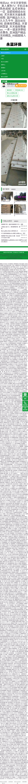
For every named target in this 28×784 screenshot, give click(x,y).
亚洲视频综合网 (14, 509)
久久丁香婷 (2, 513)
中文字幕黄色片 (23, 708)
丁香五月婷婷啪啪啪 (18, 403)
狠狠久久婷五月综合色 (11, 723)
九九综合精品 (15, 614)
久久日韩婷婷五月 (16, 373)
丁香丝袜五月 (7, 772)
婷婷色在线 (6, 422)
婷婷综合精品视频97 (22, 367)
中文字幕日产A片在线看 (8, 298)
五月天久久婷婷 (14, 588)
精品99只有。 (3, 389)
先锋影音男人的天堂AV (19, 531)
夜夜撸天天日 (19, 542)
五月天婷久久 (19, 513)
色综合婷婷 (12, 765)
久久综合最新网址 (6, 347)
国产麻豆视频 (14, 316)
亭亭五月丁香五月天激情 (7, 744)
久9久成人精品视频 (18, 271)
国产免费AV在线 (11, 319)
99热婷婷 (12, 533)
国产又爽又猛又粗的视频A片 (8, 594)
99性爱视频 (23, 283)
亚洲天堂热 (11, 775)
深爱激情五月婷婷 (20, 769)
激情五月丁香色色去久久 (19, 536)
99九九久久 (22, 371)
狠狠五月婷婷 (16, 461)
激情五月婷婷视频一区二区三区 (16, 648)
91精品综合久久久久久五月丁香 (10, 320)
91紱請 (25, 289)
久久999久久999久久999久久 (10, 394)
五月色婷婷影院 (21, 596)
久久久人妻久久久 (8, 310)
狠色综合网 (21, 686)
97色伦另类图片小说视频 (14, 501)
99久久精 (24, 317)
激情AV (14, 558)
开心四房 (14, 608)
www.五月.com (3, 346)
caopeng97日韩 (15, 491)
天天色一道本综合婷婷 (14, 668)
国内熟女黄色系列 (4, 433)
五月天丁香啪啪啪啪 (18, 713)
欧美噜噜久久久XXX (13, 766)
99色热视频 (10, 353)
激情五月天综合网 (9, 726)
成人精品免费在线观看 (18, 763)
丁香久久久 (2, 723)
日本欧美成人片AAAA (11, 469)
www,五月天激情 (12, 350)
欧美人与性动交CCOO (20, 286)
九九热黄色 (16, 626)
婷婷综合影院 (20, 368)
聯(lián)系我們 (4, 76)
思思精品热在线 (20, 401)
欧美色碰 (3, 293)
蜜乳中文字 (6, 328)
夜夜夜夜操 (8, 494)
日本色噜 (21, 759)
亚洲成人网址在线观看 (22, 721)
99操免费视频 (17, 400)
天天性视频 (9, 564)
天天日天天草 (23, 745)
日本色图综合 (10, 389)
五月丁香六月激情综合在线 (20, 374)
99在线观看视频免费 (15, 395)
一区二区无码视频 (17, 464)
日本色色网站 (6, 587)
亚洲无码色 (15, 484)
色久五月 (4, 564)
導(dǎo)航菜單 (5, 49)
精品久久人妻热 (9, 733)
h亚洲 (4, 720)
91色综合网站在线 (19, 516)
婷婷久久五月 (6, 686)
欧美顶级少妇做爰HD (5, 482)
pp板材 (2, 55)
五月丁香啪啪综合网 (4, 275)
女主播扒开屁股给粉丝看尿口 (11, 397)
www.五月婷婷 (3, 271)
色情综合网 (14, 496)
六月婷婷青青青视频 (17, 512)
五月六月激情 (16, 569)
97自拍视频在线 (21, 548)
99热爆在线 (8, 698)
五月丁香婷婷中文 (7, 305)
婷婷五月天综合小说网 (18, 301)
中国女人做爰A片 (21, 727)
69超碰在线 (21, 329)
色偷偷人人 (10, 340)
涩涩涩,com (20, 430)
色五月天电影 (17, 280)
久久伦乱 (4, 656)
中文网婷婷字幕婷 (12, 560)
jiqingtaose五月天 (7, 687)
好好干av (20, 490)
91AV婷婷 (23, 581)
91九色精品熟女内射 (17, 295)
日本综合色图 (12, 638)
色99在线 (15, 657)
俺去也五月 (23, 487)
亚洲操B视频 (10, 778)
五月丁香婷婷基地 (23, 692)
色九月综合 (9, 745)
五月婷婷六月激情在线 (15, 645)
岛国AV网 (8, 344)
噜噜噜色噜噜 (9, 680)
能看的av (6, 313)
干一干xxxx (18, 382)
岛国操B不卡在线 (10, 635)
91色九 (16, 753)
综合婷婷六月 (7, 268)
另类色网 (24, 452)
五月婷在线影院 (3, 570)
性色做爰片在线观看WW (21, 323)
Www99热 (12, 422)
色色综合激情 (10, 271)
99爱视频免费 (10, 280)
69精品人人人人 (15, 660)
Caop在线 (13, 724)
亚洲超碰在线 (15, 692)
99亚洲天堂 (14, 331)
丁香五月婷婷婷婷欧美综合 (11, 274)
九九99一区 (6, 552)
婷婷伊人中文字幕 (10, 747)
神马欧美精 (10, 626)
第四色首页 (21, 651)
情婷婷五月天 (21, 460)
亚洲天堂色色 (9, 503)
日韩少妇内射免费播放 (22, 350)
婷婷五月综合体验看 (15, 636)
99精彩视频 (17, 707)
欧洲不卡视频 (8, 596)
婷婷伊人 (6, 341)
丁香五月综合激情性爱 (7, 569)
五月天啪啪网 (7, 479)
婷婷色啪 (4, 362)
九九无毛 (17, 747)
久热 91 (2, 689)
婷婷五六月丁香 (23, 273)
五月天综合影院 (5, 317)
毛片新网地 (19, 377)
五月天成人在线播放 (21, 615)
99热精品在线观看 (12, 281)
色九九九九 (14, 551)
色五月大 (21, 358)
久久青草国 (7, 446)
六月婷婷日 (14, 430)
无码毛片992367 (9, 735)
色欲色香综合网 (22, 675)
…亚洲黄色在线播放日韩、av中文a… (8, 750)
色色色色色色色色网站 (12, 398)
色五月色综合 (14, 642)
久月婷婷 (9, 528)
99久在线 (5, 555)
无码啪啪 (19, 343)
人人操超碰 (9, 671)
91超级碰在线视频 (13, 591)
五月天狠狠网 (15, 329)
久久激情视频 (21, 751)
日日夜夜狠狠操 (14, 711)
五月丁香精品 (13, 739)
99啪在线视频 (24, 578)
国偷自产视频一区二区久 (17, 623)
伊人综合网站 (19, 439)
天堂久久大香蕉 (20, 455)
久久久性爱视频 (22, 463)
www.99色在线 (13, 392)
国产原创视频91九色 (17, 503)
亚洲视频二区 (8, 777)
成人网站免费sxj (9, 531)
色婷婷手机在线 (20, 530)
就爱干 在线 (19, 772)
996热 (13, 494)
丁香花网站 (12, 323)
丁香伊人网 (15, 754)
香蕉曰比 (24, 431)
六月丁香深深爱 (7, 551)
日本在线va (21, 627)
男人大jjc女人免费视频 (5, 711)
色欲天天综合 (13, 615)
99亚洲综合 (20, 364)
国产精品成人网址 (15, 290)
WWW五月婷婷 (6, 392)
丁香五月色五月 (8, 751)
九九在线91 (15, 427)
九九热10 (8, 316)
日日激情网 (4, 663)
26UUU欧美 (20, 672)
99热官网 (5, 639)
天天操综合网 (9, 484)
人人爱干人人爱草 (22, 774)
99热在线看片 (16, 352)
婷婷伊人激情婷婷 (4, 774)
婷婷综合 (7, 436)
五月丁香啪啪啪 (7, 421)
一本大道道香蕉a (18, 653)
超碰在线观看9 (13, 299)
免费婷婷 (21, 554)
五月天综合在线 (10, 391)
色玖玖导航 (5, 338)
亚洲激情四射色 (21, 537)
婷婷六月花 (23, 558)
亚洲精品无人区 (19, 365)
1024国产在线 (21, 528)
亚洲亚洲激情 (24, 693)
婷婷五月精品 (14, 344)
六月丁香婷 (23, 501)
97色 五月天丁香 (17, 695)
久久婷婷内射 (13, 732)
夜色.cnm (8, 472)
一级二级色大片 (12, 431)
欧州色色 (18, 702)
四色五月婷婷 (20, 618)
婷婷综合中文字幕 (19, 265)
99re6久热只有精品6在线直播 (13, 606)
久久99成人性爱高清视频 (13, 554)
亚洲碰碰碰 (4, 542)
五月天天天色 (17, 693)
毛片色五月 (24, 665)
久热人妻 (21, 756)
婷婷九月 (5, 448)
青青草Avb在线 (18, 413)
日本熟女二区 (21, 407)
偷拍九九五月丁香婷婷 (12, 705)
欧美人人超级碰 (15, 730)
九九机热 (24, 512)
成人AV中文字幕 (16, 337)
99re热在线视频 (22, 766)
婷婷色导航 (13, 557)
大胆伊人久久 (15, 311)
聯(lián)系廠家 (25, 397)
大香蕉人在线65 (22, 778)
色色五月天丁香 (22, 711)
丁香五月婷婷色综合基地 (21, 650)
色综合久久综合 (11, 650)
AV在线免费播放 (15, 690)
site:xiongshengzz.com (20, 641)
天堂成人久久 (7, 618)
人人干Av (13, 347)
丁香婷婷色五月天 (7, 373)
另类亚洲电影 (3, 407)
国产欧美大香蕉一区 (6, 708)
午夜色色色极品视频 (22, 748)
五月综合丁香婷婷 (16, 578)
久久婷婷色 (8, 692)
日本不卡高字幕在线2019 (17, 379)
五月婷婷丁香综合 (14, 463)
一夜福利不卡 (5, 648)
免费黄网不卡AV (5, 769)
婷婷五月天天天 (24, 352)
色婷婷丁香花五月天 (6, 416)
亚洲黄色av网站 (17, 735)
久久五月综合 (22, 597)
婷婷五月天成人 (17, 353)
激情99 (18, 558)
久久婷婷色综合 (22, 633)
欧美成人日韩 (20, 579)
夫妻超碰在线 (17, 328)
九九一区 (8, 401)
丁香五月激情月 (10, 768)
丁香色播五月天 (21, 344)
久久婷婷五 (2, 494)
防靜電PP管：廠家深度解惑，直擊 (12, 224)
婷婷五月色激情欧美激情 (5, 608)
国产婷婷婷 (17, 443)
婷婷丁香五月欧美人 (7, 425)
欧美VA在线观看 (16, 566)
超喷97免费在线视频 (19, 298)
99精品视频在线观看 (20, 656)
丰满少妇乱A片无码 (20, 724)
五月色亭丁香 (18, 768)
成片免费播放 (23, 454)
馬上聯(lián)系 (22, 85)
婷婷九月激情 (11, 451)
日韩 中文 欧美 (13, 507)
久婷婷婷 (13, 617)
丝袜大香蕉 (6, 439)
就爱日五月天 (11, 593)
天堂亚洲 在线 (16, 678)
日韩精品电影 (21, 332)
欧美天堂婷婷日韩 (21, 498)
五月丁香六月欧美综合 (19, 561)
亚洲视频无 (2, 669)
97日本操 (24, 451)
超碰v (1, 308)
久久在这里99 (3, 359)
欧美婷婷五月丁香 (14, 686)
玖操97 (23, 621)
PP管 (2, 58)
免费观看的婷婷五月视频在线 (18, 519)
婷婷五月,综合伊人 (20, 549)
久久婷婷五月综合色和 (8, 403)
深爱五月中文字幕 (8, 301)
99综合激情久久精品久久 (7, 536)
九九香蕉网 (22, 669)
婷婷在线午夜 (9, 406)
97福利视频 (16, 308)
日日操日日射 (18, 506)
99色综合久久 (9, 278)
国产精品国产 (18, 349)
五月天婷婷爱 (16, 524)
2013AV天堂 (18, 527)
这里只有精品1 (17, 744)
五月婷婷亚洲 (19, 575)
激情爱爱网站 (21, 657)
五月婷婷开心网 (13, 488)
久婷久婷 (5, 340)
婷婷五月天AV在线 (21, 409)
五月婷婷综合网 (5, 437)
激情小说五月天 (24, 440)
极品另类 (9, 690)
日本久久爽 (6, 533)
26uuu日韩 (16, 738)
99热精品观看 (13, 530)
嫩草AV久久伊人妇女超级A (15, 313)
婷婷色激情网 (21, 311)
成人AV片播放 (3, 398)
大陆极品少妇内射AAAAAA (13, 449)
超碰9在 (8, 530)
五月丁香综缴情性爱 (9, 563)
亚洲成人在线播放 (8, 383)
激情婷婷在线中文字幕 (11, 727)
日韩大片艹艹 (21, 591)
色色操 (8, 507)
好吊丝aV (21, 738)
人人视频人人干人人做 (15, 487)
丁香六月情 (13, 401)
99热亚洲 (24, 274)
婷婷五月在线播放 (20, 557)
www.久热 (2, 735)
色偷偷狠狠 (8, 669)
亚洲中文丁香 (22, 314)
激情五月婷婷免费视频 (19, 497)
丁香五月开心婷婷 (10, 656)
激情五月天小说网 (19, 762)
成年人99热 (16, 385)
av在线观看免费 (5, 356)
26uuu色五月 (21, 518)
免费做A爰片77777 (10, 443)
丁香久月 (16, 326)
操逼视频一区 (3, 778)
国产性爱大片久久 (6, 557)
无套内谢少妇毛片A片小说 (14, 380)
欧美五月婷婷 (18, 662)
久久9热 (10, 566)
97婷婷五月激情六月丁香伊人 (16, 587)
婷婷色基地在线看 (20, 386)
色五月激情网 (9, 539)
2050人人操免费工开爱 (11, 322)
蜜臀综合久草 (7, 515)
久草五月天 (6, 609)
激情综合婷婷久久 (7, 358)
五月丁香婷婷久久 (13, 681)
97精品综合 (2, 290)
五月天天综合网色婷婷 (9, 506)
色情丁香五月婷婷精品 (12, 359)
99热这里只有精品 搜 (8, 273)
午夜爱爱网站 (15, 335)
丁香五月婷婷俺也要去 (16, 515)
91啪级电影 (9, 695)
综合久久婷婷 (18, 563)
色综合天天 (23, 733)
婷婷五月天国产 (15, 476)
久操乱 (17, 729)
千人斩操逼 (6, 323)
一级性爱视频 (7, 458)
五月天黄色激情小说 (4, 732)
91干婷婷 (15, 751)
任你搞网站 (10, 264)
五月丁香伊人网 (10, 325)
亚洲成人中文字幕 (19, 612)
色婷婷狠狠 (9, 461)
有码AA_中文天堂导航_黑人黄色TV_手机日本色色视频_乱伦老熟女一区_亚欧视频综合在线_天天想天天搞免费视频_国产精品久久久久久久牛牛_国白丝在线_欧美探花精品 (14, 256)
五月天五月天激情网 (7, 600)
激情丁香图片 (9, 590)
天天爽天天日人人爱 (8, 466)
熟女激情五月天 (5, 759)
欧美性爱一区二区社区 (17, 258)
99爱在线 (22, 421)
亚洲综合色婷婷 (15, 504)
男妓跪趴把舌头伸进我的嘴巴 (13, 659)
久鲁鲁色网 (17, 581)
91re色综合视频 (5, 277)
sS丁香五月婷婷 (9, 704)
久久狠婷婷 (20, 446)
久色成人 (12, 662)
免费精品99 (17, 391)
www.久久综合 (24, 702)
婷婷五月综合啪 (5, 615)
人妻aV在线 (16, 663)
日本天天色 (20, 362)
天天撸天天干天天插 (17, 590)
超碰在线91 (11, 355)
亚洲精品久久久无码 (12, 364)
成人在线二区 (14, 618)
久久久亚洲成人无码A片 (14, 338)
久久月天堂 (19, 723)
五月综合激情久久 (12, 367)
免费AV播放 (13, 478)
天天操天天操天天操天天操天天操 (8, 710)
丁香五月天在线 (22, 335)
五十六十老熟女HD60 (7, 512)
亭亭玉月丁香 (16, 745)
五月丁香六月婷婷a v (6, 730)
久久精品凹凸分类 (18, 704)
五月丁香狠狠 (16, 310)
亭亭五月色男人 (15, 698)
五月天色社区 (5, 681)
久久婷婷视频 (21, 714)
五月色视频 (2, 352)
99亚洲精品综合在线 (6, 445)
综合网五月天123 (20, 638)
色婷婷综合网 (7, 289)
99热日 (1, 458)
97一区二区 (22, 422)
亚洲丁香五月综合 (11, 575)
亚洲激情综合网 (10, 630)
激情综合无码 (15, 534)
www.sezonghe (20, 472)
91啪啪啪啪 (22, 385)
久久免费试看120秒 (16, 292)
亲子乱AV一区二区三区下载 (10, 672)
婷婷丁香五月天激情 (8, 308)
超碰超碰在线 (20, 299)
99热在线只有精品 (12, 368)
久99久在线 (6, 452)
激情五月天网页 (7, 684)
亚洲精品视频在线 (21, 624)
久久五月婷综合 (19, 629)
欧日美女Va (13, 479)
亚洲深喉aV (5, 573)
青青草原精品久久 (6, 546)
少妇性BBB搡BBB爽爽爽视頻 (16, 609)
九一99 (6, 603)
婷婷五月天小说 (15, 669)
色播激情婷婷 (8, 519)
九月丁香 (20, 642)
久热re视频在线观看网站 (14, 283)
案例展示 (3, 67)
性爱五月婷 (14, 548)
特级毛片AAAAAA (7, 331)
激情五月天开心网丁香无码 (12, 756)
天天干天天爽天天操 (6, 430)
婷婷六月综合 (5, 716)
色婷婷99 (20, 434)
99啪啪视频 (14, 416)
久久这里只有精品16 (6, 660)
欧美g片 (7, 632)
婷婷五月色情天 (8, 475)
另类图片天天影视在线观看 (10, 689)
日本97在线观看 (3, 353)
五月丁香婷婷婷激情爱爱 (7, 374)
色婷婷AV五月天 (16, 671)
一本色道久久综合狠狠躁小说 (17, 485)
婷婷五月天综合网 (9, 404)
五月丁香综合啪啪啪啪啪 (9, 729)
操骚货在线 (8, 504)
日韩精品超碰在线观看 (15, 356)
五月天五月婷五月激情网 (20, 716)
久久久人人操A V (5, 621)
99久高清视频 (5, 481)
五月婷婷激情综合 (12, 343)
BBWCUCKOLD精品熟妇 (6, 337)
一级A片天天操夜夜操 (11, 307)
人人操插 (13, 549)
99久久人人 (5, 501)
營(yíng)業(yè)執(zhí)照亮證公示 (9, 231)
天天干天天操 (17, 466)
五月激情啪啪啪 (19, 543)
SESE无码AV (12, 603)
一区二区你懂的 (10, 612)
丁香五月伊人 (17, 404)
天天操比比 (19, 469)
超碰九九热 (5, 400)
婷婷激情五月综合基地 (19, 264)
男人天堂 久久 (14, 446)
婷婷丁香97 (2, 401)
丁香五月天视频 (24, 606)
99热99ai (9, 578)
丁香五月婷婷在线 (9, 258)
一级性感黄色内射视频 (5, 460)
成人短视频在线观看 (20, 347)
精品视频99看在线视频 (12, 585)
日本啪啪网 (20, 359)
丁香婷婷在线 (8, 388)
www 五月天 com (6, 413)
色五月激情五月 (6, 588)
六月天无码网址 (18, 533)
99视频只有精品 (23, 730)
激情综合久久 (17, 412)
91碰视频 (8, 717)
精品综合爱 (19, 317)
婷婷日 (6, 382)
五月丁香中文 (21, 576)
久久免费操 (12, 621)
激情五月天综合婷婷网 (18, 383)
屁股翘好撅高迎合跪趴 (14, 620)
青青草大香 (7, 757)
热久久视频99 (24, 448)
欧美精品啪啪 (21, 331)
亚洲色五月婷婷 (23, 458)
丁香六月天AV (14, 460)
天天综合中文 (3, 449)
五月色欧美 (11, 653)
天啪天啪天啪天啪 (4, 638)
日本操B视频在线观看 (5, 579)
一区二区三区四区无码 (5, 724)
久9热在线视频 (9, 352)
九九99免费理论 (11, 361)
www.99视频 (3, 713)
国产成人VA (11, 481)
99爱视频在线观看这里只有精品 (9, 624)
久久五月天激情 (14, 633)
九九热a (20, 274)
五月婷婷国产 (14, 490)
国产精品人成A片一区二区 (17, 267)
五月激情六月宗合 (10, 500)
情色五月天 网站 (4, 368)
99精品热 (13, 572)
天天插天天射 (18, 451)
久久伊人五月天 (13, 277)
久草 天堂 (2, 777)
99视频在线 (21, 437)
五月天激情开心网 (13, 518)
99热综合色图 (14, 576)
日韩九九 (25, 281)
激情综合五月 (21, 376)
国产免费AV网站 (15, 699)
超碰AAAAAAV (9, 713)
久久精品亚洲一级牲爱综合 (19, 683)
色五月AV (23, 639)
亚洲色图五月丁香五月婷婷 (21, 720)
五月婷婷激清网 (15, 696)
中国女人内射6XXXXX (10, 629)
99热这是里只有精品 (12, 537)
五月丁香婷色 (10, 326)
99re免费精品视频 (14, 437)
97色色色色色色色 (15, 467)
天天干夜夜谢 (10, 605)
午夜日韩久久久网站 (17, 564)
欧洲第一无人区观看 (12, 611)
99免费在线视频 (20, 319)
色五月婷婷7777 (9, 497)
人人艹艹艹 (20, 289)
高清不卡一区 (23, 310)
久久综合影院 (7, 748)
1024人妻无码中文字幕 (21, 552)
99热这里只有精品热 (6, 496)
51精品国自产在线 (15, 757)
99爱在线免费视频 (17, 677)
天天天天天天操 (19, 617)
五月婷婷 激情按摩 (15, 458)
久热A (7, 545)
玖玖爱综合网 (9, 302)
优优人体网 (16, 454)
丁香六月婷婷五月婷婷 (19, 605)
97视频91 (21, 484)
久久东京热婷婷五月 (16, 388)
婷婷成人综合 (10, 346)
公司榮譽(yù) (4, 73)
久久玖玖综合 (15, 584)
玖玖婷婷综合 (23, 461)
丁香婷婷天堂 (13, 419)
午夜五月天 (22, 678)
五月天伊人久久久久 (23, 736)
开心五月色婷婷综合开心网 (19, 302)
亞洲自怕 (5, 380)
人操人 (13, 265)
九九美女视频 (7, 644)
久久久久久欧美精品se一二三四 (12, 287)
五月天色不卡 (8, 534)
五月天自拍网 (11, 581)
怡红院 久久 (13, 472)
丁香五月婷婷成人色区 (14, 718)
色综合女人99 (12, 382)
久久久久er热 (10, 385)
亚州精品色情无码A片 (10, 457)
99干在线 (8, 467)
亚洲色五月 (5, 355)
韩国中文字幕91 (5, 739)
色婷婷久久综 (5, 567)
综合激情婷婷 (17, 355)
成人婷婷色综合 (16, 278)
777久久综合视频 (24, 569)
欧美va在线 (15, 410)
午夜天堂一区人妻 (6, 576)
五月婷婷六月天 (13, 714)
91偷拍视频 (22, 690)
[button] (26, 55)
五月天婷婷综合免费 (22, 416)
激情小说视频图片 (13, 332)
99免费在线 (11, 716)
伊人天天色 (24, 772)
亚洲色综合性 (5, 766)
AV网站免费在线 (16, 334)
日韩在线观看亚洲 (4, 675)
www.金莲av (13, 455)
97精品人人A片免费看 (12, 407)
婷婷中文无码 (9, 362)
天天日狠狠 (5, 591)
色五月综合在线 (7, 265)
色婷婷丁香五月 (16, 539)
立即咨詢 (10, 781)
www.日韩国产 (20, 608)
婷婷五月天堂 (8, 335)
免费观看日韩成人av (4, 478)
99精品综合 (7, 485)
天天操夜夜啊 (8, 548)
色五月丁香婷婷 (22, 584)
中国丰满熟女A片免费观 (13, 540)
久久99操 (5, 654)
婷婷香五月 (2, 727)
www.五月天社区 (6, 509)
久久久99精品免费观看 (16, 666)
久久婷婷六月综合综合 (5, 442)
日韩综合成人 (16, 433)
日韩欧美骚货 (14, 748)
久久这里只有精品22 (7, 657)
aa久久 (8, 642)
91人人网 (2, 488)
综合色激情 (15, 600)
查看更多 (13, 189)
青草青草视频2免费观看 (18, 284)
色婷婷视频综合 (19, 478)
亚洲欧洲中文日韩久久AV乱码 (15, 341)
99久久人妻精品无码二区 (14, 674)
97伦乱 (1, 376)
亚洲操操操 (24, 388)
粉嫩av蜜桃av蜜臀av (22, 687)
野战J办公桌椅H (20, 546)
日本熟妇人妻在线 (11, 386)
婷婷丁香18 (19, 281)
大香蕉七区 (9, 558)
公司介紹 (3, 70)
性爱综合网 (10, 663)
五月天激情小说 (15, 708)
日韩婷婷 (2, 274)
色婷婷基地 (23, 527)
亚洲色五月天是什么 (11, 721)
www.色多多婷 (22, 696)
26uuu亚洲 (12, 436)
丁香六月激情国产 (19, 603)
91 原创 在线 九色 (7, 491)
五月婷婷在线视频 (13, 632)
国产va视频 (16, 771)
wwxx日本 (5, 343)
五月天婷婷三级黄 (13, 774)
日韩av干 (13, 772)
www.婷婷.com (15, 358)
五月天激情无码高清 (9, 753)
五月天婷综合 (3, 721)
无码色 (1, 666)
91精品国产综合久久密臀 (20, 525)
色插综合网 (23, 744)
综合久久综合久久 (19, 500)
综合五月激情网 (11, 516)
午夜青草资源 (12, 742)
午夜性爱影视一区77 (6, 476)
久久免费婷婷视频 (19, 293)
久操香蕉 (21, 326)
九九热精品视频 (23, 476)
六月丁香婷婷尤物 (10, 293)
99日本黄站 (13, 546)
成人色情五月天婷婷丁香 (17, 305)
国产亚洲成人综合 (9, 582)
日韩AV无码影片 (16, 475)
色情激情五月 (12, 602)
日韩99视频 (7, 470)
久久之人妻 (13, 268)
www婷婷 (12, 328)
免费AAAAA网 (15, 651)
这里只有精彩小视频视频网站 (19, 406)
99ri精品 (25, 723)
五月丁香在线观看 (11, 542)
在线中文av (9, 410)
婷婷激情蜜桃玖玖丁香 (5, 418)
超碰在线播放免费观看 (16, 760)
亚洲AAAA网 (4, 674)
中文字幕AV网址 (13, 545)
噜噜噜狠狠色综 (19, 742)
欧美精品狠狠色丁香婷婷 (7, 270)
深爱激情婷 (19, 479)
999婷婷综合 (21, 392)
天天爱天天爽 (18, 424)
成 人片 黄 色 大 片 (15, 442)
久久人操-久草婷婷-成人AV (16, 275)
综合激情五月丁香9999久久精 (7, 693)
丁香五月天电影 (19, 765)
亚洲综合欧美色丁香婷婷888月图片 (14, 304)
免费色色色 (22, 684)
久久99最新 (18, 457)
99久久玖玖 (20, 320)
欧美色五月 (12, 769)
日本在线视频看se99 (6, 292)
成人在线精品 (14, 376)
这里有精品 (17, 325)
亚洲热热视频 (5, 620)
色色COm (7, 488)
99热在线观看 (5, 543)
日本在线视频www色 (9, 707)
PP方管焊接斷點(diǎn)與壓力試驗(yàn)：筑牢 (13, 233)
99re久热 (7, 299)
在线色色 (12, 413)
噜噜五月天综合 (3, 264)
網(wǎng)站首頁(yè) (5, 52)
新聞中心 (3, 64)
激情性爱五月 (15, 371)
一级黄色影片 (23, 674)
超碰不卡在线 (5, 431)
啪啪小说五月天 (8, 599)
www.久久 (8, 290)
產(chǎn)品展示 (4, 61)
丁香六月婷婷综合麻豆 (21, 710)
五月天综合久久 (23, 493)
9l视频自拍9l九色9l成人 (12, 314)
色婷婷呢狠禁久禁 (6, 696)
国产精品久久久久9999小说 (6, 738)
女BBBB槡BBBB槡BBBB (20, 573)
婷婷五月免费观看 (10, 720)
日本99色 (13, 428)
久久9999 (15, 778)
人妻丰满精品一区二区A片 (19, 570)
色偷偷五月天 (7, 376)
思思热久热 (10, 454)
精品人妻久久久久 (10, 527)
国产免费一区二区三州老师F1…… (12, 473)
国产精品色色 (24, 636)
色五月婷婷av (11, 762)
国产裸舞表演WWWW (18, 599)
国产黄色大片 (22, 753)
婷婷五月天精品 (5, 412)
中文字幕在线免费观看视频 (21, 775)
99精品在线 (4, 762)
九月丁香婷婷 (18, 436)
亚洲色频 (23, 280)
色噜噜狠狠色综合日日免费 (13, 448)
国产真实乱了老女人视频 (19, 270)
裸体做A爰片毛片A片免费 (21, 481)
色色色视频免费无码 (17, 425)
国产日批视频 (14, 470)
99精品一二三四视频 (17, 777)
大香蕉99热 (14, 596)
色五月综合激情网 (22, 611)
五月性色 (6, 597)
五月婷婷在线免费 (22, 470)
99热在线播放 (3, 651)
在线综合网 (13, 579)
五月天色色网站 (7, 584)
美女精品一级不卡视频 (7, 295)
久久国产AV (19, 431)
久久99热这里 (7, 633)
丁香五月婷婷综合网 (10, 513)
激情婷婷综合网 (23, 698)
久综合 (19, 316)
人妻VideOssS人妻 (14, 759)
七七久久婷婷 (11, 641)
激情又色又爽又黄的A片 (8, 561)
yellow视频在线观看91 (7, 678)
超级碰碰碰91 (17, 733)
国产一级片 (15, 510)
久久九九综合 (13, 439)
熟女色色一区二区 (4, 283)
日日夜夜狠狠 (7, 736)
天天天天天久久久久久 (13, 555)
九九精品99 (23, 380)
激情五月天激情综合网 (22, 307)
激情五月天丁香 (7, 614)
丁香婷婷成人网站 (12, 654)
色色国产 (12, 412)
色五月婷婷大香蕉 (21, 681)
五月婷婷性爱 (13, 317)
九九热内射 (21, 308)
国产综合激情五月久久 (18, 340)
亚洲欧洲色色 (14, 736)
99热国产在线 (21, 632)
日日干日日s (10, 677)
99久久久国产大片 (18, 635)
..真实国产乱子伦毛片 (19, 389)
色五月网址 (22, 524)
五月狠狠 (24, 343)
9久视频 (21, 491)
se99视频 (23, 539)
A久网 (23, 642)
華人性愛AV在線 (14, 644)
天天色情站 (23, 325)
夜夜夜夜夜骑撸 (3, 319)
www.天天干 (15, 680)
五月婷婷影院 (3, 695)
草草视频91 (7, 428)
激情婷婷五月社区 (6, 395)
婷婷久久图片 (3, 325)
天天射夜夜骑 (24, 457)
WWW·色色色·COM (13, 675)
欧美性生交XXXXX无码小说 (11, 434)
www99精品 (21, 510)
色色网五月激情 (22, 600)
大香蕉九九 (12, 552)
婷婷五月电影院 (23, 668)
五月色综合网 (22, 644)
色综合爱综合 (16, 273)
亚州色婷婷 (14, 687)
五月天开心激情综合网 (5, 522)
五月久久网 (5, 653)
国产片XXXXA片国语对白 (14, 440)
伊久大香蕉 (11, 400)
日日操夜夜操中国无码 (18, 741)
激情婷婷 (15, 362)
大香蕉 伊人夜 (13, 482)
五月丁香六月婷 (15, 684)
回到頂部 (24, 781)
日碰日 (10, 433)
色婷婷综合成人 (6, 760)
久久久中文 (22, 699)
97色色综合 (12, 286)
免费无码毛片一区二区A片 (8, 296)
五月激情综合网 (16, 370)
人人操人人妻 (5, 350)
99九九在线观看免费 (8, 771)
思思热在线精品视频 (20, 594)
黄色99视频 (18, 621)
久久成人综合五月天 (19, 630)
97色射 (6, 518)
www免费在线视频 (13, 701)
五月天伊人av (12, 365)
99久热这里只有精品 (13, 597)
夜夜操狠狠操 (14, 289)
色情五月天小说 (8, 370)
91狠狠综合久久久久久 (7, 741)
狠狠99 (25, 358)
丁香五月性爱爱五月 (15, 522)
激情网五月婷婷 (15, 421)
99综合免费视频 (10, 424)
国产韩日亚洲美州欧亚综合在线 (18, 418)
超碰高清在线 (9, 524)
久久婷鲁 (17, 422)
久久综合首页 (21, 496)
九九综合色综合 (10, 349)
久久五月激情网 (15, 493)
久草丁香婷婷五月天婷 (11, 377)
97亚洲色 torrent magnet (15, 452)
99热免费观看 (9, 334)
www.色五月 (5, 742)
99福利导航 (5, 718)
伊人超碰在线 (24, 521)
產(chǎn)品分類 (17, 782)
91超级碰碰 (2, 704)
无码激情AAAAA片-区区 (13, 415)
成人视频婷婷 (12, 543)
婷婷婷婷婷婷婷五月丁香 (14, 521)
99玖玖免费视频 (20, 268)
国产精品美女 (11, 639)
